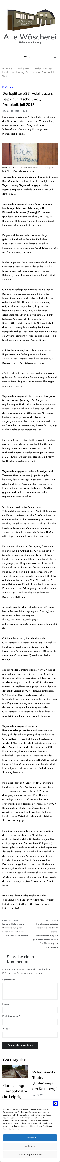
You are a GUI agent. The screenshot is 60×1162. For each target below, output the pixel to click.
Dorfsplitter (8, 87)
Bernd (28, 111)
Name (6, 1004)
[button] (55, 1103)
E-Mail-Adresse (11, 1016)
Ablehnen (30, 1146)
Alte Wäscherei (30, 36)
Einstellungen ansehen (30, 1155)
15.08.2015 (20, 904)
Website (6, 1029)
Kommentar (9, 980)
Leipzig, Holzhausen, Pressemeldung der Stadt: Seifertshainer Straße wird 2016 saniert (15, 930)
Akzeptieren (30, 1138)
